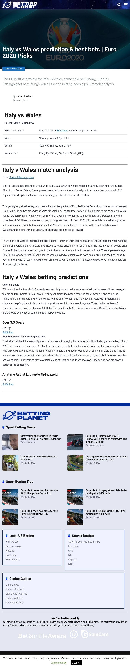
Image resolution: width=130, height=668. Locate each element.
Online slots (12, 584)
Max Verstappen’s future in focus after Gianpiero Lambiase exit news (41, 437)
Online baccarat (14, 602)
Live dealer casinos (16, 593)
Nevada (10, 550)
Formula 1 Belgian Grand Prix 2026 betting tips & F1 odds (105, 512)
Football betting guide (21, 177)
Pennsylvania (13, 546)
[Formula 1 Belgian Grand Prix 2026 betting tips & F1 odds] (75, 524)
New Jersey (12, 541)
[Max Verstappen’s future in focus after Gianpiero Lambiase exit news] (10, 449)
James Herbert (24, 96)
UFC (70, 550)
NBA (70, 563)
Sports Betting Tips (14, 69)
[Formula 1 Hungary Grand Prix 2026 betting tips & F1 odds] (75, 503)
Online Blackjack (15, 589)
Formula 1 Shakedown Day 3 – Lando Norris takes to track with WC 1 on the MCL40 (106, 438)
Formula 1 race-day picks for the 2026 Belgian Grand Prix (39, 512)
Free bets (73, 546)
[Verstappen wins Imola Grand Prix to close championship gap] (75, 469)
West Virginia (13, 559)
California (11, 555)
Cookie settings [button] (59, 662)
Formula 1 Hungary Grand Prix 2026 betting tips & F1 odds (106, 492)
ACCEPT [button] (76, 663)
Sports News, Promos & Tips (84, 541)
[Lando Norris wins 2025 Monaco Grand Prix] (10, 469)
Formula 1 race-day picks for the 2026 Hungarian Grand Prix (39, 492)
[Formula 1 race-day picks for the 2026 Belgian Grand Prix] (10, 524)
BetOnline (62, 130)
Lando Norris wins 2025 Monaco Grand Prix (39, 458)
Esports (72, 559)
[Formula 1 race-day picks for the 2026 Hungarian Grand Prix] (10, 503)
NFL (70, 555)
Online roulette (14, 598)
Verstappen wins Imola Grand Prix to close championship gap (106, 458)
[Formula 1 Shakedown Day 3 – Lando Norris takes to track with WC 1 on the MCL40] (75, 449)
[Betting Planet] (19, 4)
